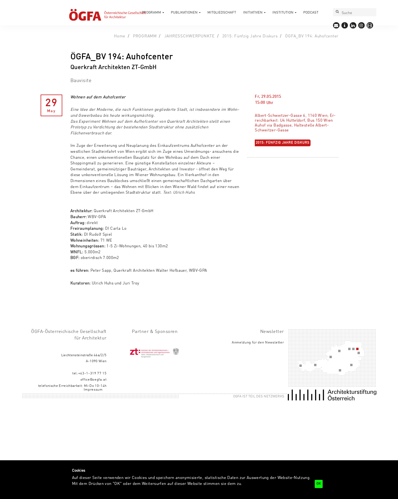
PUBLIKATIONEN (184, 12)
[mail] (336, 25)
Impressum (93, 389)
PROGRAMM (151, 12)
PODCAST (310, 12)
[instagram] (361, 25)
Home (119, 36)
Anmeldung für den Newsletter (258, 342)
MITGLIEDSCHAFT (221, 12)
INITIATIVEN (253, 12)
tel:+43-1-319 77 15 (89, 373)
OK (319, 483)
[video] (370, 25)
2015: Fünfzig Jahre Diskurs (250, 36)
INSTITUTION (282, 12)
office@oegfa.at (93, 379)
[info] (344, 25)
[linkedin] (353, 25)
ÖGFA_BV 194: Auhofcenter (311, 36)
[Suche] (337, 12)
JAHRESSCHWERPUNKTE (189, 36)
